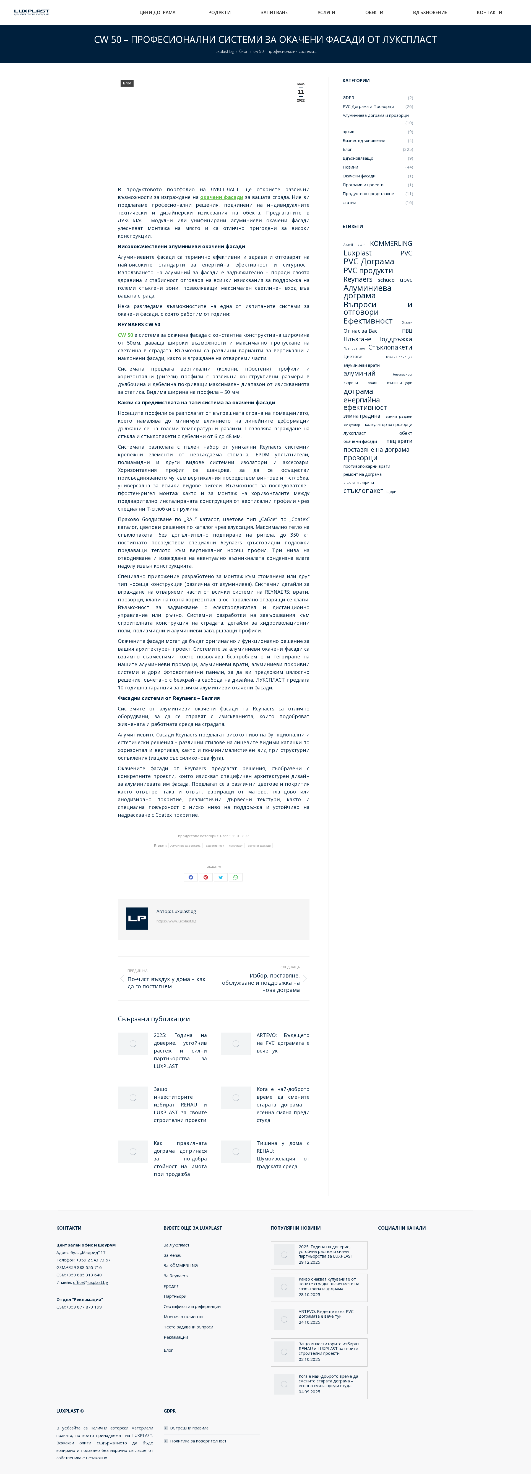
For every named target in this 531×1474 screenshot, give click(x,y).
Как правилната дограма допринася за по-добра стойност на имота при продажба (180, 1158)
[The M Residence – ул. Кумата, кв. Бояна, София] (396, 546)
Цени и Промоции (398, 357)
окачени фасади (259, 845)
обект (405, 433)
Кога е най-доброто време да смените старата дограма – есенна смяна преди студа (283, 1104)
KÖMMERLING (391, 243)
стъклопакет (363, 490)
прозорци (360, 457)
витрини (350, 383)
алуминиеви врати (361, 365)
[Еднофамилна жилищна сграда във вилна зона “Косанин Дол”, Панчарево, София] (396, 524)
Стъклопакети (390, 347)
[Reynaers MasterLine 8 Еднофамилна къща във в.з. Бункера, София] (374, 546)
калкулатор (351, 425)
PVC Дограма (368, 261)
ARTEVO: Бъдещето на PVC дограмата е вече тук (283, 1043)
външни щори (399, 382)
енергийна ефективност (365, 403)
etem (362, 244)
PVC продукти (368, 270)
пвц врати (399, 441)
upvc (406, 279)
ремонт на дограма (362, 474)
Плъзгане (357, 339)
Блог (127, 83)
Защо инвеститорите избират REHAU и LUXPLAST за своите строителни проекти (180, 1104)
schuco (386, 279)
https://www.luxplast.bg (176, 921)
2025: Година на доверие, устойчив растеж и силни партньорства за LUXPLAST (180, 1050)
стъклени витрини (358, 482)
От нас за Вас (360, 330)
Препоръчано (354, 348)
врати (373, 383)
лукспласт (236, 845)
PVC (406, 253)
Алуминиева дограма (185, 845)
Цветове (352, 356)
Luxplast (357, 253)
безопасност (402, 374)
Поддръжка (394, 339)
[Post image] (133, 1044)
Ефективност (215, 845)
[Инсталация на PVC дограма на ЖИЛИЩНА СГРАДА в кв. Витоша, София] (374, 524)
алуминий (359, 373)
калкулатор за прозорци (388, 424)
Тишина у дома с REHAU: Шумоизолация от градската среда (283, 1155)
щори (391, 491)
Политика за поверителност (198, 1441)
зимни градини (399, 416)
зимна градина (361, 416)
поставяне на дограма (376, 449)
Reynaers (358, 279)
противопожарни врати (366, 466)
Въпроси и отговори (377, 308)
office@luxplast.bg (90, 1282)
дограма (358, 391)
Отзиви (407, 322)
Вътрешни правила (189, 1428)
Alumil (348, 245)
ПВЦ (407, 331)
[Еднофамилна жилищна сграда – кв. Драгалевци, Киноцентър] (353, 546)
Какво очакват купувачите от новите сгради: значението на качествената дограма (329, 1284)
